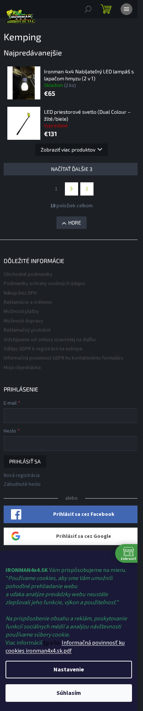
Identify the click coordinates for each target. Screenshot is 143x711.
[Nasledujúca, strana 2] (71, 189)
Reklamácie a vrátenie (28, 302)
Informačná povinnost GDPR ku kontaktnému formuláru (63, 358)
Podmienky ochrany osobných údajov (44, 283)
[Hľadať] (88, 9)
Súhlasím (68, 693)
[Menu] (126, 9)
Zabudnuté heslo (22, 484)
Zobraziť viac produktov (68, 149)
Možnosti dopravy (23, 321)
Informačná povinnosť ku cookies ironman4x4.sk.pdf (65, 647)
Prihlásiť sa (25, 461)
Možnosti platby (21, 311)
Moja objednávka (22, 367)
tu (46, 643)
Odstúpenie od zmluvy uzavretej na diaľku (50, 339)
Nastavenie (69, 670)
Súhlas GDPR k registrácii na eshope (43, 349)
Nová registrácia (22, 475)
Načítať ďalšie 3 (71, 169)
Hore (74, 222)
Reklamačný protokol (27, 330)
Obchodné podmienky (28, 274)
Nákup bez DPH (20, 293)
